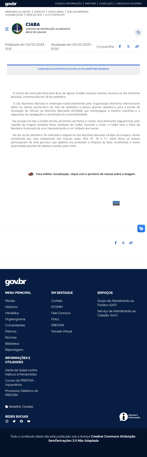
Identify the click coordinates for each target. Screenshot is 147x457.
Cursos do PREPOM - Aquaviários (20, 382)
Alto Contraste (55, 14)
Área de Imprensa (77, 11)
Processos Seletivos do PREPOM (21, 392)
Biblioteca (12, 343)
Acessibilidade (14, 14)
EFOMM (57, 307)
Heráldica (12, 313)
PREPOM (57, 325)
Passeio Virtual (61, 331)
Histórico (11, 307)
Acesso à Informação (68, 3)
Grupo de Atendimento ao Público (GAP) (115, 302)
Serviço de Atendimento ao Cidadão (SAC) (116, 313)
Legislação (106, 3)
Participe (90, 3)
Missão (10, 300)
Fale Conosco (61, 313)
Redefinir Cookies (20, 406)
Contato (57, 300)
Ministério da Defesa (18, 11)
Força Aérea (56, 11)
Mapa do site (34, 14)
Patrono (10, 331)
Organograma (15, 319)
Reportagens (14, 349)
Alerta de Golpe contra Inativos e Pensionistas (21, 372)
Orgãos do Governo (129, 3)
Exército (39, 11)
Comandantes (15, 325)
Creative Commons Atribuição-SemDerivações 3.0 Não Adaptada (92, 438)
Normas (11, 337)
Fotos (55, 319)
